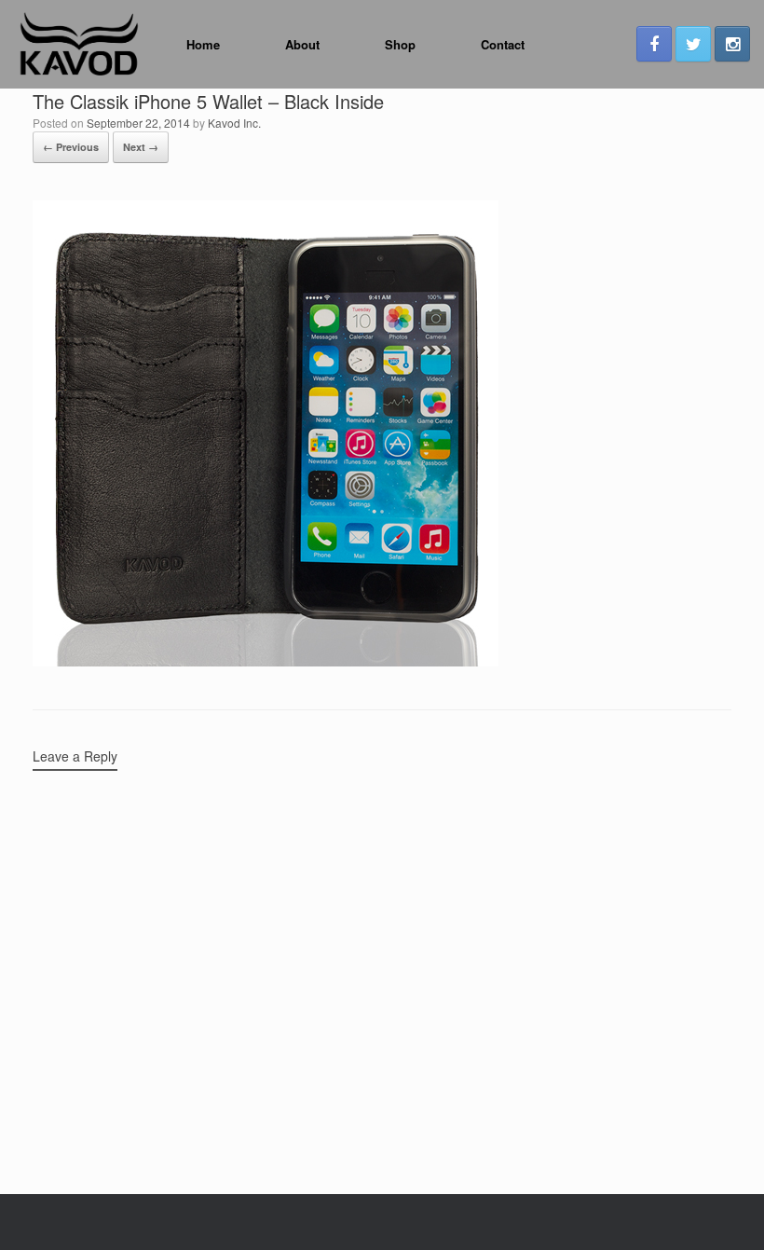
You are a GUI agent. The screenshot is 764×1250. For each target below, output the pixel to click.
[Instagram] (732, 44)
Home (203, 44)
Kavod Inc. (234, 122)
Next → (140, 147)
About (302, 44)
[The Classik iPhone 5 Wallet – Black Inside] (265, 661)
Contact (503, 44)
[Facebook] (654, 44)
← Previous (71, 147)
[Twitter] (693, 44)
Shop (400, 44)
